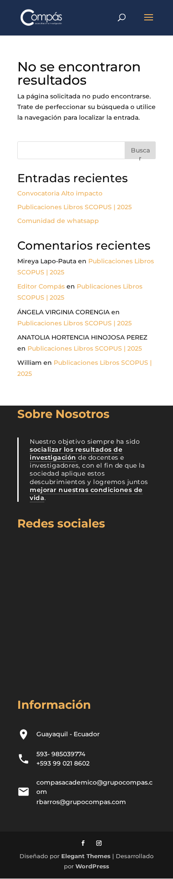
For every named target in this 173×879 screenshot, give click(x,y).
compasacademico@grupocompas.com (94, 787)
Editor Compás (41, 286)
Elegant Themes (85, 855)
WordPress (92, 866)
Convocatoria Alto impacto (59, 193)
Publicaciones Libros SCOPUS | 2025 (74, 207)
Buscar (140, 152)
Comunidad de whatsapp (58, 221)
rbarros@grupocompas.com (81, 802)
